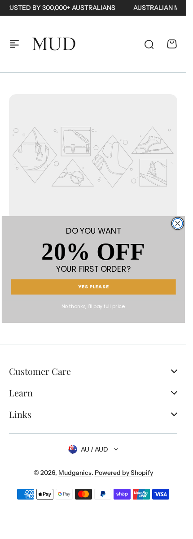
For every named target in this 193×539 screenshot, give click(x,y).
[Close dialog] (177, 223)
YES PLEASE (93, 287)
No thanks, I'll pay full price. (93, 306)
